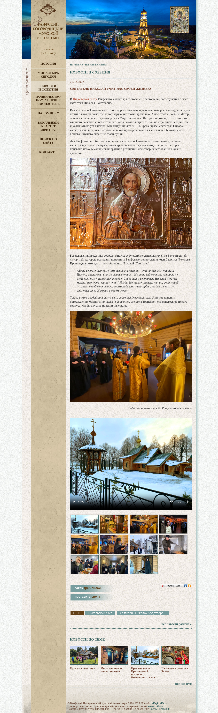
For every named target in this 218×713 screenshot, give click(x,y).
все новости (183, 683)
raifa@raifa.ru (159, 703)
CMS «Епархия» (160, 708)
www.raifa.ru (156, 706)
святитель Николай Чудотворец (142, 613)
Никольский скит (100, 613)
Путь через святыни (82, 668)
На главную (76, 64)
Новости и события (48, 87)
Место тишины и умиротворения (111, 670)
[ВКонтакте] (186, 586)
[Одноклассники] (189, 586)
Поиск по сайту (48, 140)
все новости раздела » (176, 624)
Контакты (48, 152)
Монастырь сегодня (48, 74)
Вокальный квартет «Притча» (48, 126)
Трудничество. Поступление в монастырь (48, 100)
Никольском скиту (85, 99)
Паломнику (48, 113)
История (48, 63)
